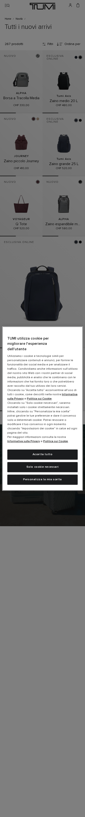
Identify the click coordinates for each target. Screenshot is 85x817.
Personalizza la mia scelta (42, 479)
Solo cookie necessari (42, 467)
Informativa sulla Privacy (23, 441)
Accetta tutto (43, 454)
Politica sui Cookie (39, 398)
